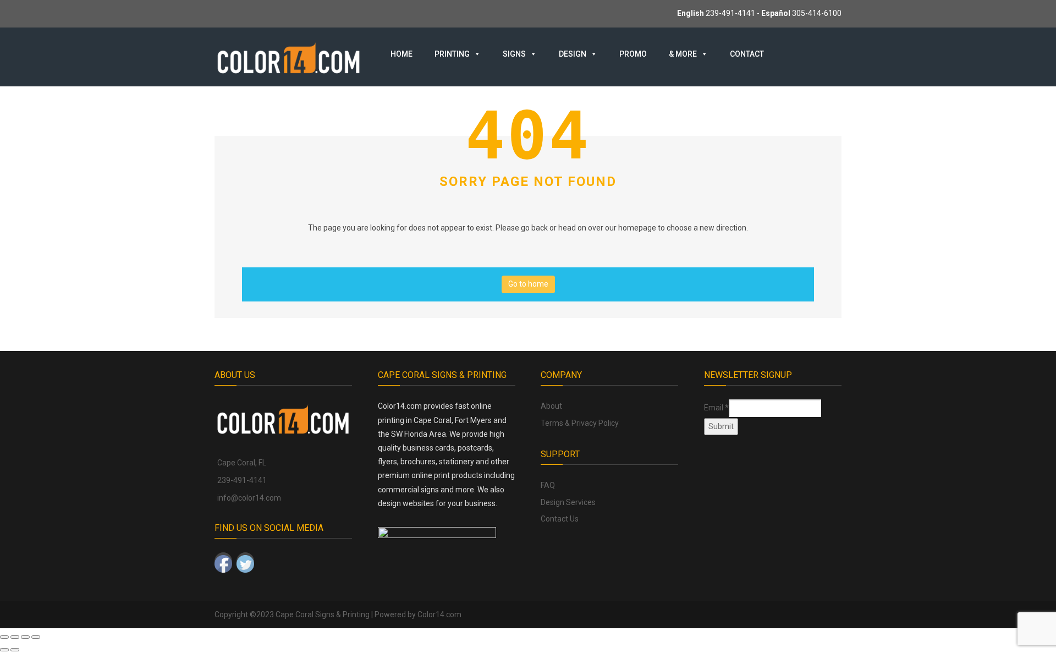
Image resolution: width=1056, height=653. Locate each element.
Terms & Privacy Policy (580, 423)
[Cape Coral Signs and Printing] (289, 57)
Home (402, 54)
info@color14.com (249, 497)
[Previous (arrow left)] (4, 649)
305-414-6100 (817, 13)
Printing (452, 54)
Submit (721, 426)
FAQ (548, 485)
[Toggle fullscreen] (14, 637)
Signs (514, 54)
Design (572, 54)
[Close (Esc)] (35, 637)
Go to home (528, 283)
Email (716, 407)
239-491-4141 (730, 13)
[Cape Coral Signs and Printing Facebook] (223, 561)
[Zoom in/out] (4, 637)
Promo (633, 54)
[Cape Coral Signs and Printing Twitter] (245, 561)
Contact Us (560, 518)
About (551, 406)
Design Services (568, 502)
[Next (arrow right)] (14, 649)
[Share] (25, 637)
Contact (747, 54)
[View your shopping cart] (804, 53)
